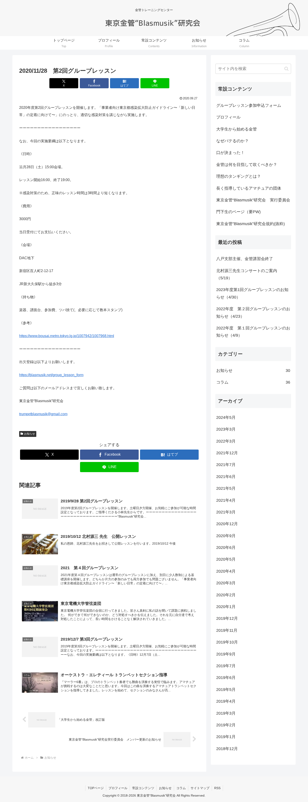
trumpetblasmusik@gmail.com (43, 414)
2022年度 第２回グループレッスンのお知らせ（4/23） (253, 312)
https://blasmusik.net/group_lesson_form (51, 375)
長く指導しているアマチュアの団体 (248, 188)
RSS (217, 788)
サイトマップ (200, 788)
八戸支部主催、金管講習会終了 (244, 258)
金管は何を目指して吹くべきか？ (246, 164)
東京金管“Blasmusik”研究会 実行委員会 (253, 200)
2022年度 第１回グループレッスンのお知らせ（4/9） (253, 332)
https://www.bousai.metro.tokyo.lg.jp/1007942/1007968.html (66, 336)
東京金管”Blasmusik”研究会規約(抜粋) (250, 223)
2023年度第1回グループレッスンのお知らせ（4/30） (252, 293)
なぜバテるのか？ (232, 141)
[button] (286, 68)
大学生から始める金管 (236, 129)
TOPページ (96, 788)
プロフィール (228, 117)
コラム (181, 788)
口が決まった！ (230, 152)
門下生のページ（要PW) (238, 212)
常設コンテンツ (143, 788)
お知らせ (29, 433)
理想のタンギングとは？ (238, 176)
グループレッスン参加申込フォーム (248, 105)
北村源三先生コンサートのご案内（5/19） (246, 274)
